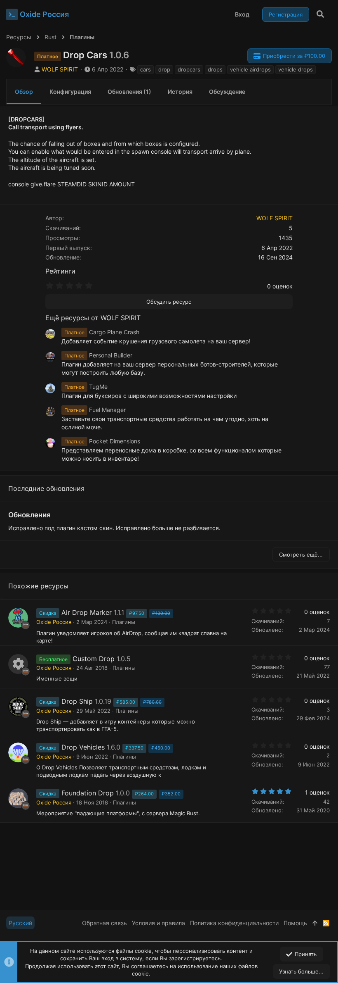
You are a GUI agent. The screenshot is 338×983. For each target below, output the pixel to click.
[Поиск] (320, 14)
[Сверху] (315, 923)
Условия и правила (158, 922)
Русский (20, 922)
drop (164, 69)
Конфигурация (70, 91)
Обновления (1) (129, 91)
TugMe (86, 386)
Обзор (24, 91)
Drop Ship (77, 701)
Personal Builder (98, 355)
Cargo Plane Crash (101, 332)
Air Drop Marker (86, 612)
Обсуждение (227, 91)
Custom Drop (94, 659)
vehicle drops (295, 69)
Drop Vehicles (83, 747)
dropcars (189, 69)
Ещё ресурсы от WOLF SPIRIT (93, 318)
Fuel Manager (95, 409)
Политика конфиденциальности (234, 922)
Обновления (29, 515)
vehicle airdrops (250, 69)
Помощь (295, 922)
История (180, 91)
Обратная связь (104, 922)
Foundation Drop (87, 793)
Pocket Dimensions (102, 441)
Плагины (123, 622)
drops (215, 69)
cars (145, 69)
